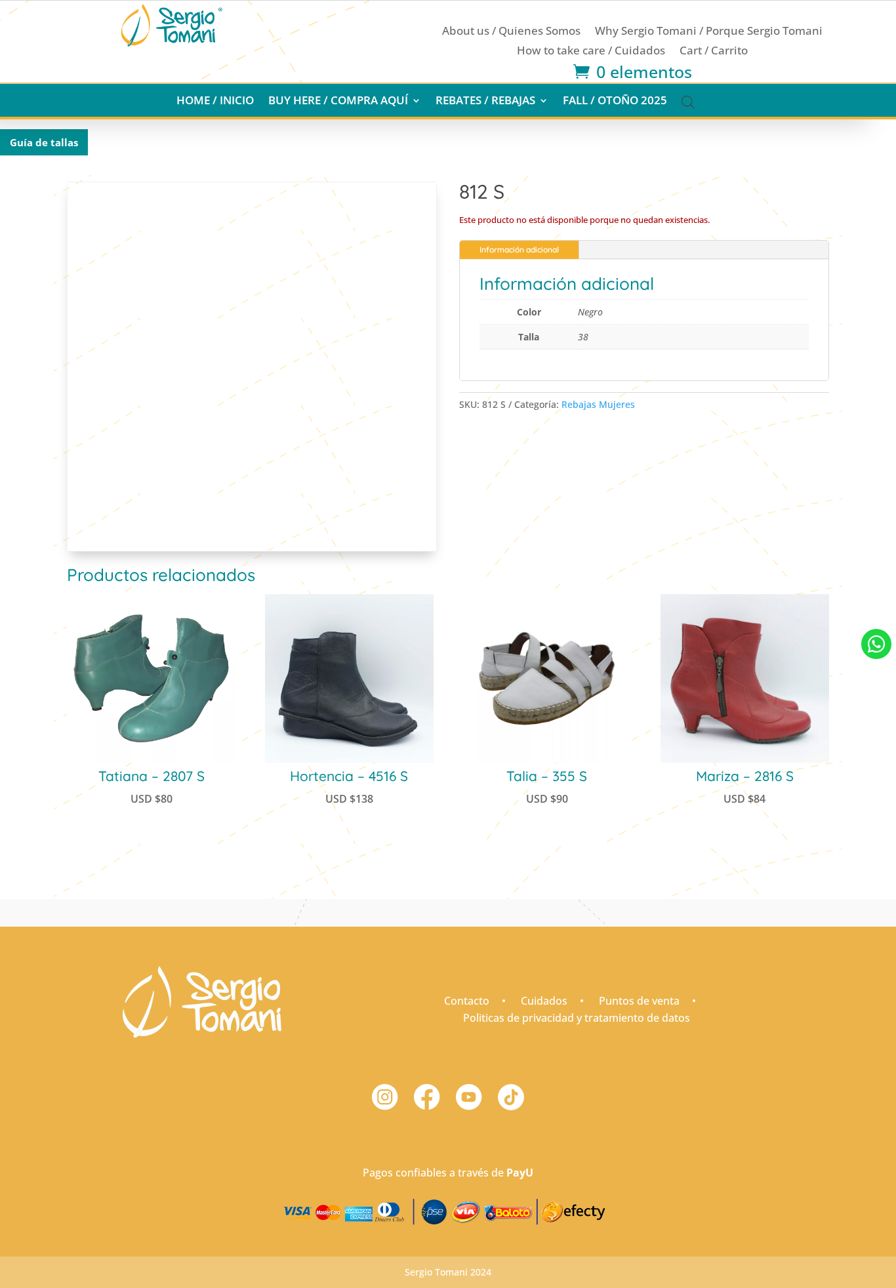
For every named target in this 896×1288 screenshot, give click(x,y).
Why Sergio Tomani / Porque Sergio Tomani (709, 32)
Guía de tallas (44, 142)
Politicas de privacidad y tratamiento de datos (576, 1018)
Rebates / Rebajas (485, 102)
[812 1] (876, 673)
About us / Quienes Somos (511, 32)
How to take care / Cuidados (591, 52)
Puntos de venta (639, 1001)
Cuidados (544, 1001)
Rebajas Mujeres (598, 404)
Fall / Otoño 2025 (615, 102)
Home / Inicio (215, 102)
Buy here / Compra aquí (338, 102)
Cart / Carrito (714, 52)
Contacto (466, 1001)
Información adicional (519, 249)
